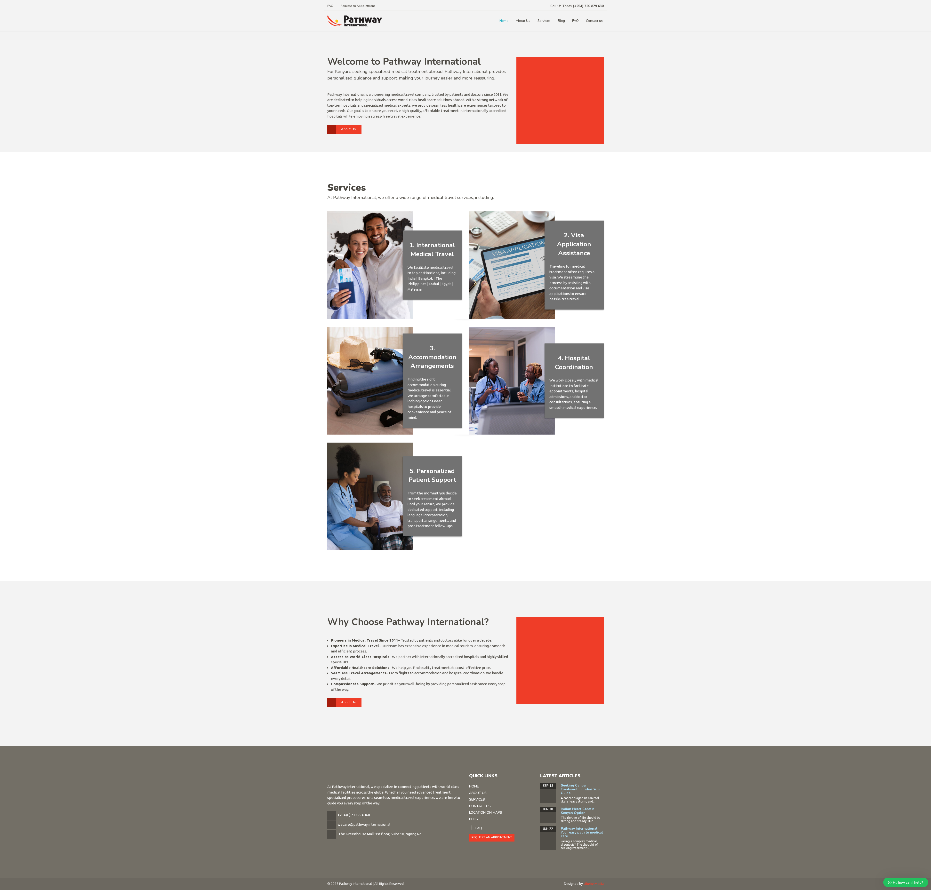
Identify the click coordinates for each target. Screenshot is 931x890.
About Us (523, 20)
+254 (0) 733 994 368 (353, 815)
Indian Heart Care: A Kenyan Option (577, 811)
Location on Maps (485, 812)
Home (503, 20)
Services (544, 20)
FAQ (330, 6)
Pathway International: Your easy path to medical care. (582, 832)
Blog (561, 20)
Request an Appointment (358, 6)
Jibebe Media (594, 884)
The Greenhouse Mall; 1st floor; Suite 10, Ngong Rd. (380, 834)
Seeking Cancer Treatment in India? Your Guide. (581, 789)
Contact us (594, 20)
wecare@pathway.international (363, 824)
